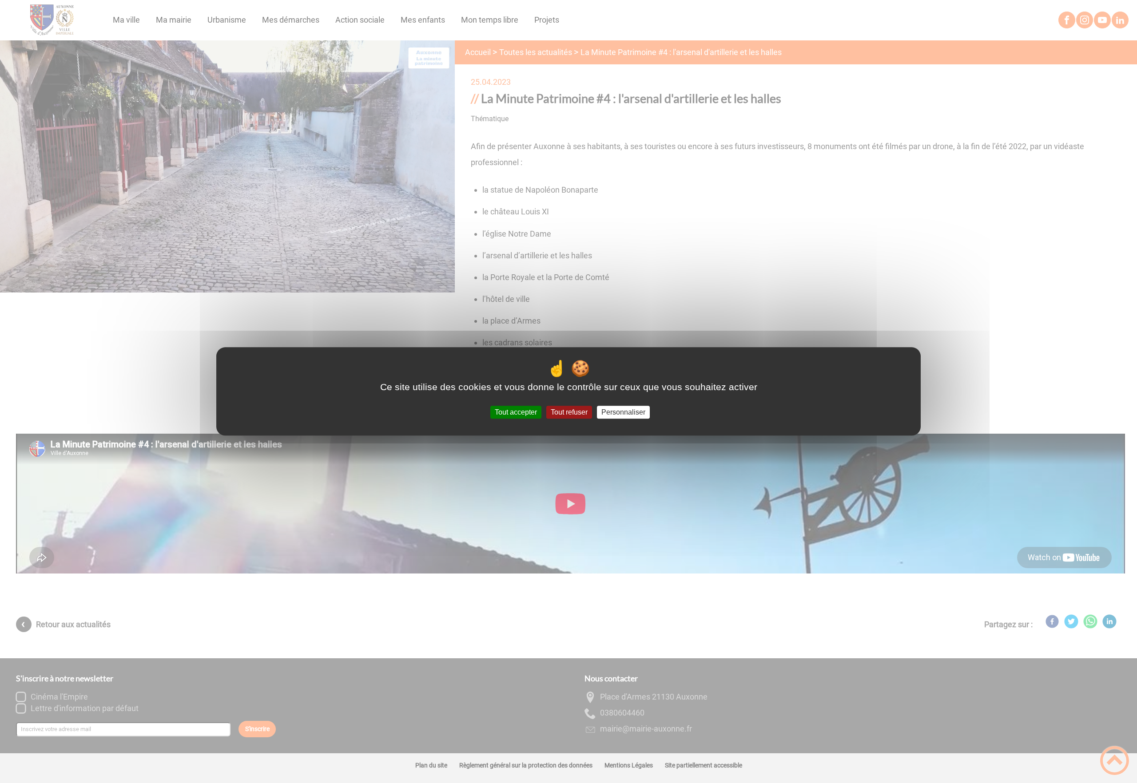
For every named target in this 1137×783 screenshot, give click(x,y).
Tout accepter (516, 412)
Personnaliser (623, 412)
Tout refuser (569, 412)
